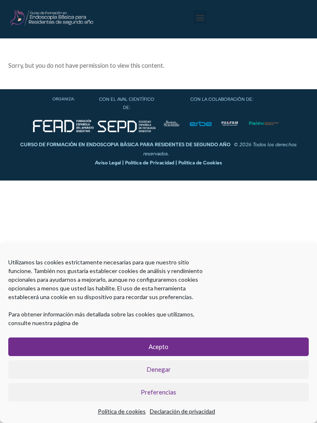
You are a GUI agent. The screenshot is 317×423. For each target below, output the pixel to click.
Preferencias (158, 392)
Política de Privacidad (149, 163)
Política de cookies (122, 411)
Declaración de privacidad (182, 411)
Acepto (158, 346)
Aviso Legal (108, 163)
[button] (200, 17)
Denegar (159, 369)
